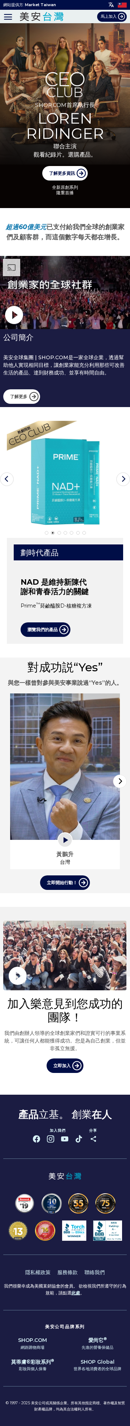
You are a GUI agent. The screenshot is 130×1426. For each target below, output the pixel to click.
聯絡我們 (94, 1272)
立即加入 (62, 1065)
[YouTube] (64, 1139)
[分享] (93, 1139)
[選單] (8, 17)
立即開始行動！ (62, 882)
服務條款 (67, 1272)
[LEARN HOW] (65, 115)
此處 (76, 1293)
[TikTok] (78, 1139)
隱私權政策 (38, 1272)
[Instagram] (50, 1139)
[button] (7, 479)
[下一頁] (120, 781)
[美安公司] (41, 16)
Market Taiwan (40, 4)
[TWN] (122, 4)
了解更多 (18, 396)
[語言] (111, 5)
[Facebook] (36, 1139)
